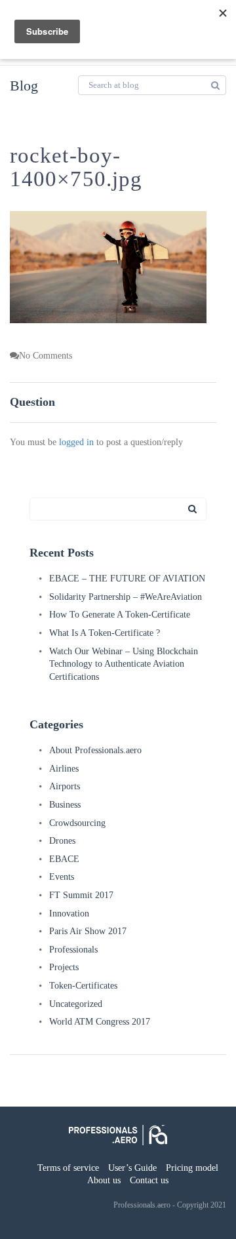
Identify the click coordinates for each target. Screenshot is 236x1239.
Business (65, 805)
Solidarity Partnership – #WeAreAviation (125, 597)
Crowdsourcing (77, 823)
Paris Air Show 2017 (88, 931)
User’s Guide (132, 1168)
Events (61, 877)
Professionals (73, 949)
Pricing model (192, 1168)
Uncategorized (75, 1004)
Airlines (64, 769)
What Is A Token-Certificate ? (104, 633)
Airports (64, 786)
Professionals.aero (141, 1205)
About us (104, 1180)
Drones (62, 841)
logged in (76, 442)
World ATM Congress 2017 (99, 1022)
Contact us (149, 1180)
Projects (64, 967)
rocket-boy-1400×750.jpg (76, 167)
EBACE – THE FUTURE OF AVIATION (127, 578)
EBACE (64, 859)
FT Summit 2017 (81, 895)
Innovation (69, 913)
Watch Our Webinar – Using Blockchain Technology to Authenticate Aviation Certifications (123, 664)
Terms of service (68, 1168)
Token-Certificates (83, 986)
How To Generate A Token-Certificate (119, 615)
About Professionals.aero (95, 750)
